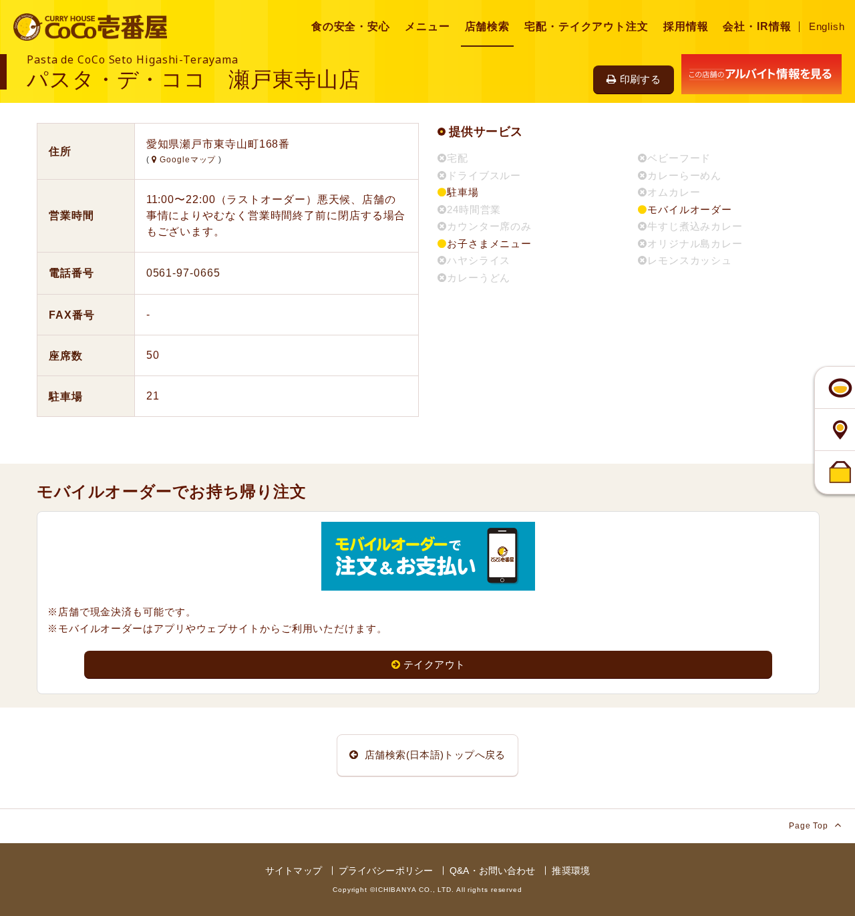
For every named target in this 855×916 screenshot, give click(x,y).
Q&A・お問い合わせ (492, 870)
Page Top (810, 825)
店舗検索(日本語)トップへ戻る (434, 754)
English (827, 26)
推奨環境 (571, 870)
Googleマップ (187, 159)
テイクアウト (434, 664)
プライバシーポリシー (386, 870)
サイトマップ (293, 870)
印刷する (640, 79)
